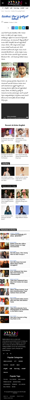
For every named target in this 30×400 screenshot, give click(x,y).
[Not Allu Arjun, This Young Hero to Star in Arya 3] (4, 255)
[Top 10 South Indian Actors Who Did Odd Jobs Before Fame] (4, 301)
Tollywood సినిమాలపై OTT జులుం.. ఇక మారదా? (18, 235)
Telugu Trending (14, 233)
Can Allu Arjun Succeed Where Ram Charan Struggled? (18, 263)
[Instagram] (7, 353)
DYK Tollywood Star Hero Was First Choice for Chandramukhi (18, 272)
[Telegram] (23, 27)
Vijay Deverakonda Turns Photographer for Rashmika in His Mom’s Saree (19, 309)
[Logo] (15, 3)
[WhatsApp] (20, 27)
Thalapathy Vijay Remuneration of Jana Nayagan (21, 140)
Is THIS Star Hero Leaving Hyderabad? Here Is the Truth (7, 140)
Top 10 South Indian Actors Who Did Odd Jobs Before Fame (19, 300)
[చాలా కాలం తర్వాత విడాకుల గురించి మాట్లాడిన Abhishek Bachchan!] (7, 193)
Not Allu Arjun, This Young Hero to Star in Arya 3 (19, 253)
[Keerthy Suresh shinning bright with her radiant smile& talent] (22, 171)
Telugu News (7, 11)
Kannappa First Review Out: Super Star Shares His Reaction (7, 156)
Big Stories (13, 242)
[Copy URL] (27, 27)
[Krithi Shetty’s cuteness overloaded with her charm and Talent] (7, 171)
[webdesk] (2, 22)
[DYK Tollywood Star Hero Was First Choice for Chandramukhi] (4, 273)
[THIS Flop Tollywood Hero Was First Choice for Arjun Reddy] (4, 282)
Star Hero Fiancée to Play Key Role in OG (18, 318)
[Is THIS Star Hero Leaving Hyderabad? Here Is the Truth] (7, 132)
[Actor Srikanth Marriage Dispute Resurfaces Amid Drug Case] (22, 148)
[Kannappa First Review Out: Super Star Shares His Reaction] (7, 148)
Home (2, 11)
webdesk (6, 22)
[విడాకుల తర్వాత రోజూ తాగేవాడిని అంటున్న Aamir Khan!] (22, 193)
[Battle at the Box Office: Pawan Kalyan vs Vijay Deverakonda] (4, 245)
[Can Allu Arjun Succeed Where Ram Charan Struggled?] (4, 264)
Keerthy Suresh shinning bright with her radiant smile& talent (22, 178)
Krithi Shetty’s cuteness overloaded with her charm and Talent (7, 178)
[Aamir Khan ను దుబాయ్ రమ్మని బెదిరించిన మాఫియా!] (22, 209)
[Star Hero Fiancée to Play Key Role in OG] (4, 319)
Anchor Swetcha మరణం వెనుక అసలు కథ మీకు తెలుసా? (7, 217)
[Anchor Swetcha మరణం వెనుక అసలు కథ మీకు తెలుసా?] (7, 209)
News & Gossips (14, 279)
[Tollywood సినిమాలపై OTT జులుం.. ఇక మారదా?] (4, 236)
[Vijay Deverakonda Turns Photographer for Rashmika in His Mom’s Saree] (4, 310)
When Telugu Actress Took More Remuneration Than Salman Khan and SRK (19, 291)
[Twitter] (16, 27)
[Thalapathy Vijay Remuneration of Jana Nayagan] (22, 132)
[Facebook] (13, 27)
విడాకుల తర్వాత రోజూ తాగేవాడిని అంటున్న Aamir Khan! (21, 201)
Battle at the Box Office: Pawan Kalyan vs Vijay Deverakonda (18, 245)
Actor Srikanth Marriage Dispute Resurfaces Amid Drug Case (22, 156)
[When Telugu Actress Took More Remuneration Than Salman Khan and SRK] (4, 291)
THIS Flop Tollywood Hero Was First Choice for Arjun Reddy (19, 282)
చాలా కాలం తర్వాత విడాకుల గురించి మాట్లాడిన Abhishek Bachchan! (7, 201)
